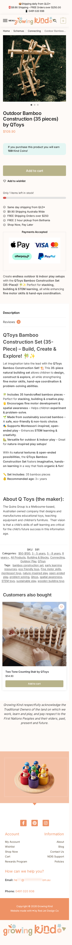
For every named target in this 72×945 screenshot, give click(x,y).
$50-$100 (24, 553)
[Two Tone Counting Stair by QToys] (34, 634)
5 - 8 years (54, 553)
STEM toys (8, 580)
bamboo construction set (28, 565)
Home (6, 30)
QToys (42, 561)
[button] (62, 21)
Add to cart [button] (34, 683)
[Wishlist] (61, 607)
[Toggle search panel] (55, 21)
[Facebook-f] (23, 823)
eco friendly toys (28, 569)
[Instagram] (46, 823)
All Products (18, 557)
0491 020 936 (36, 10)
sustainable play (26, 580)
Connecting (34, 30)
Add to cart (34, 171)
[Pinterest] (34, 823)
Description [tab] (11, 313)
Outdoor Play (28, 561)
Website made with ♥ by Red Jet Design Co (34, 910)
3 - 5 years (38, 553)
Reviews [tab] (11, 322)
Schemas (18, 30)
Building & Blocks (38, 557)
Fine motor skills (51, 569)
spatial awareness (51, 576)
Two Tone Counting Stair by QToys (27, 671)
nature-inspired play (35, 573)
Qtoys (34, 576)
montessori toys (11, 573)
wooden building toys (51, 580)
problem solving (19, 576)
